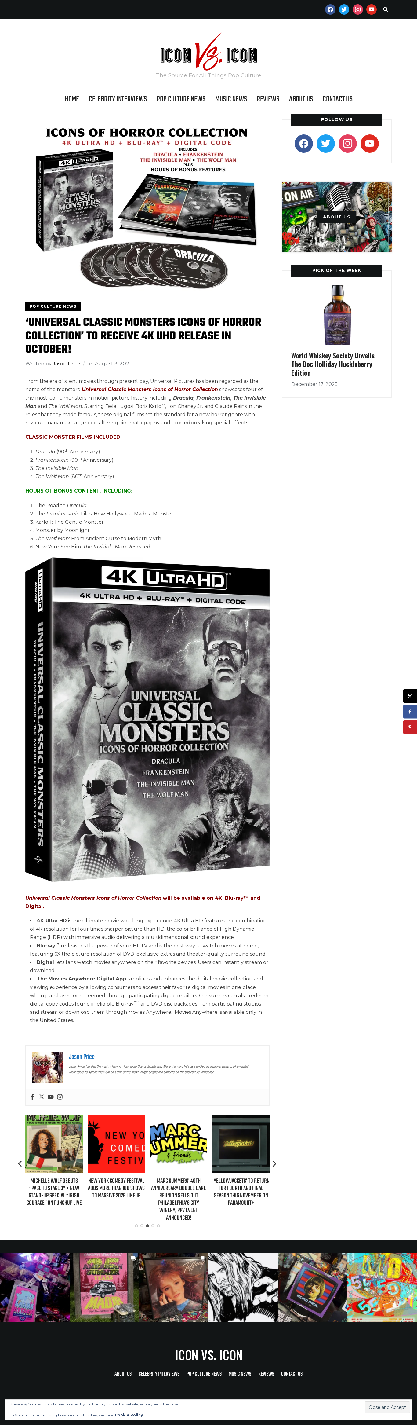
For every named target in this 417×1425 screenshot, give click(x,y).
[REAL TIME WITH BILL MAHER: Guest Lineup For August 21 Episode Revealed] (241, 1120)
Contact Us (338, 99)
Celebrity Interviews (118, 99)
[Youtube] (51, 1097)
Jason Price (66, 364)
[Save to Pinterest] (410, 727)
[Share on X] (410, 696)
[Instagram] (60, 1097)
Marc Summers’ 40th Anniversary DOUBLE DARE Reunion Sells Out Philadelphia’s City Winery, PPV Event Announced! (116, 1199)
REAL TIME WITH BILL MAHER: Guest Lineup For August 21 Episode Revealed (240, 1188)
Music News (231, 99)
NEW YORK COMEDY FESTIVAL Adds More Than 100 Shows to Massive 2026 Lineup (54, 1188)
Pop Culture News (181, 99)
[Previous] (20, 1164)
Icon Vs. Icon (208, 1355)
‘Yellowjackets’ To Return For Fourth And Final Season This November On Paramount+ (178, 1192)
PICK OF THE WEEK (336, 270)
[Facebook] (32, 1097)
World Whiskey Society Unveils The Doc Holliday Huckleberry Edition (333, 364)
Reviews (268, 99)
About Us (301, 99)
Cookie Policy (129, 1415)
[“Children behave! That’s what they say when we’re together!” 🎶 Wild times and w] (174, 1287)
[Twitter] (41, 1097)
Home (72, 99)
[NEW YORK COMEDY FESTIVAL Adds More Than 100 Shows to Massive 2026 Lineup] (54, 1120)
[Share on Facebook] (410, 712)
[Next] (274, 1164)
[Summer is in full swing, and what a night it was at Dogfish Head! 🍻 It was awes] (104, 1287)
